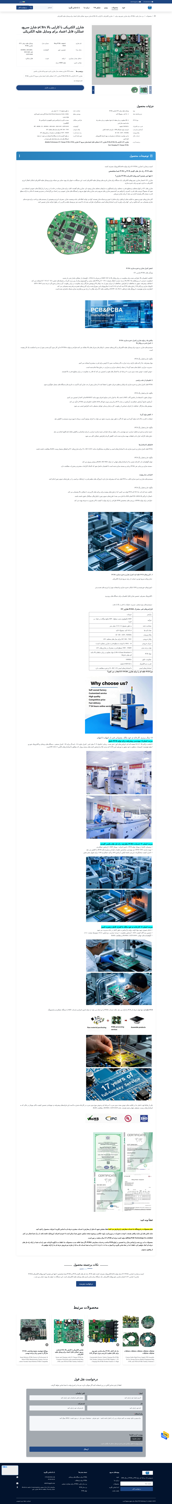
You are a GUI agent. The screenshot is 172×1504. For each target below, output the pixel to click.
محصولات (115, 7)
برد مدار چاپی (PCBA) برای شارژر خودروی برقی (129, 16)
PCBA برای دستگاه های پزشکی (78, 1477)
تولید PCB (84, 1491)
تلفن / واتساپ (80, 1393)
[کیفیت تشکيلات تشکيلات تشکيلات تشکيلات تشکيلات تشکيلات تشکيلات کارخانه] (139, 1330)
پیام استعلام (138, 1414)
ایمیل (140, 1393)
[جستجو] (31, 7)
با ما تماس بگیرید (74, 7)
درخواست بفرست (86, 1283)
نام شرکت (81, 1403)
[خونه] (155, 16)
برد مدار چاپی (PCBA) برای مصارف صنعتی (74, 1484)
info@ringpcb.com (134, 1)
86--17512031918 (50, 1477)
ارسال (86, 1449)
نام (142, 1403)
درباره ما (86, 7)
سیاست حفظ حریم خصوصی (23, 1501)
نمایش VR (96, 7)
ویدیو (106, 7)
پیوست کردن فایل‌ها (136, 1435)
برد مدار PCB (83, 1487)
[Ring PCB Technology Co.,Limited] (150, 7)
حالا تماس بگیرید (139, 1361)
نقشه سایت (115, 1491)
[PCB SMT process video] (122, 55)
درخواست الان (22, 7)
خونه (123, 7)
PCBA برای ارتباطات (81, 1480)
